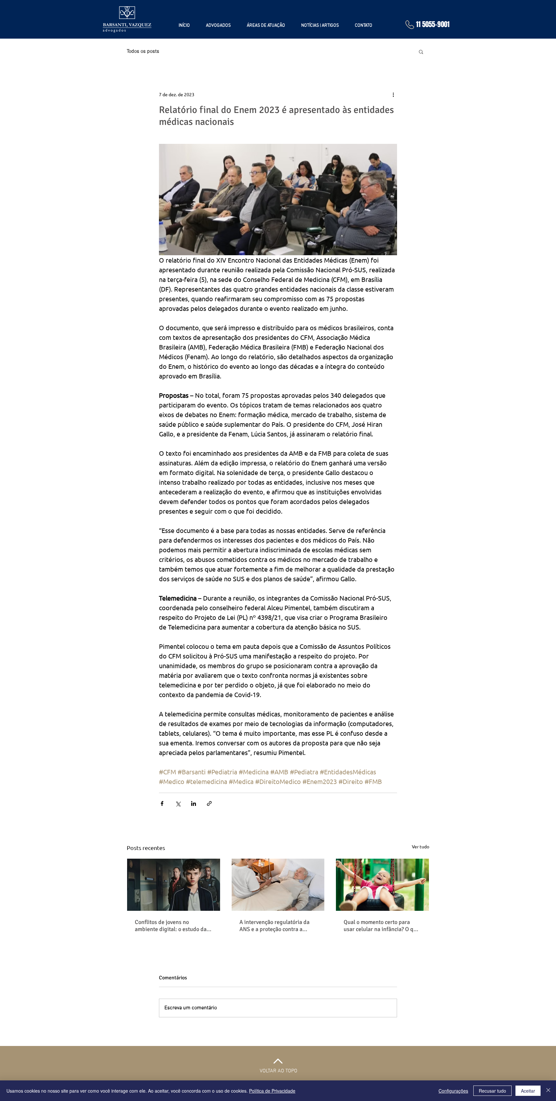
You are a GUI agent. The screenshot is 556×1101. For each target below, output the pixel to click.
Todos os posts (143, 51)
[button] (421, 51)
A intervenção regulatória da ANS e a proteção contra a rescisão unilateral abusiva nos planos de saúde (277, 926)
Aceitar (528, 1090)
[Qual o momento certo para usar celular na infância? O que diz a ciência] (382, 885)
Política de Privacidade (272, 1090)
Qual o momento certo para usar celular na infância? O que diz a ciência (382, 926)
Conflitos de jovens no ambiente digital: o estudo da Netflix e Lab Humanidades (171, 926)
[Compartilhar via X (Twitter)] (178, 803)
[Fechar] (548, 1091)
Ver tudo (420, 846)
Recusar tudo (492, 1090)
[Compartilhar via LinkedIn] (193, 803)
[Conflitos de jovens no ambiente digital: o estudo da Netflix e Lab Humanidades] (173, 885)
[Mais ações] (393, 94)
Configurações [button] (453, 1090)
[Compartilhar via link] (209, 803)
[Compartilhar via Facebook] (162, 803)
